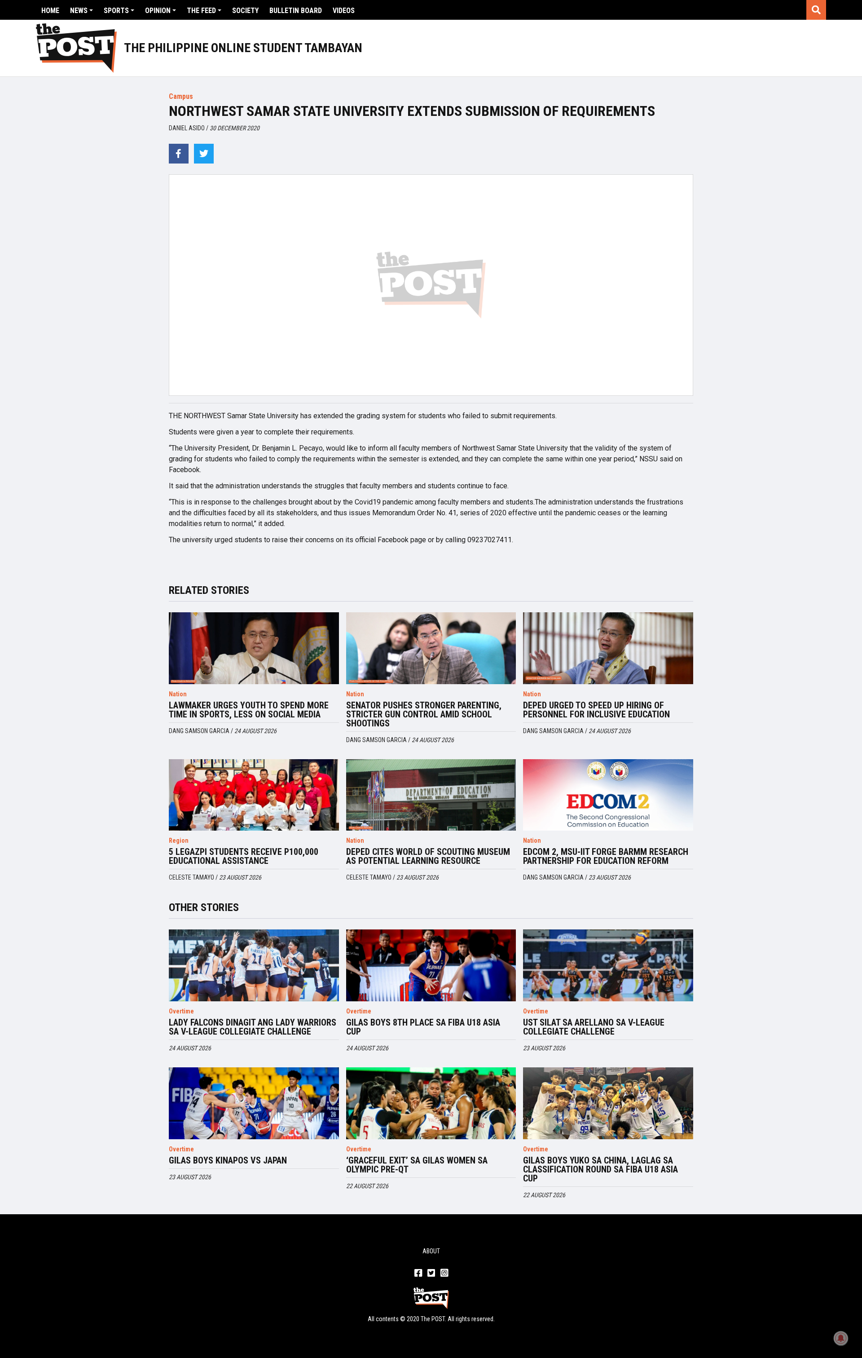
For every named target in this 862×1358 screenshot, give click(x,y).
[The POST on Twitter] (431, 1273)
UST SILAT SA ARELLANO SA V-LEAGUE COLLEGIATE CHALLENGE (593, 1027)
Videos (344, 10)
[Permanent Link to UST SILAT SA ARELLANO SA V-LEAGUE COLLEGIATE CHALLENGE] (608, 965)
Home (50, 10)
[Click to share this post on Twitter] (204, 154)
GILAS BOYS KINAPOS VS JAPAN (228, 1160)
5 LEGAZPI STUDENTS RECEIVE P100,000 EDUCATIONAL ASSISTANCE (243, 856)
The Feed (201, 10)
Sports (116, 10)
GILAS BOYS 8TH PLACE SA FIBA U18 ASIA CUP (423, 1027)
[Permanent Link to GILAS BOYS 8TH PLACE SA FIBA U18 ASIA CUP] (431, 965)
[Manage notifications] (841, 1338)
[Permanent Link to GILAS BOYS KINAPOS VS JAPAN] (254, 1103)
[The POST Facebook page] (418, 1273)
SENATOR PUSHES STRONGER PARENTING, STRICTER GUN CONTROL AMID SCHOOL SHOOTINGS (423, 714)
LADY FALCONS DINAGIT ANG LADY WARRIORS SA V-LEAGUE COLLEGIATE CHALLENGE (252, 1027)
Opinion (158, 10)
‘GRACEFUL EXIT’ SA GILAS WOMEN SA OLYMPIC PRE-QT (417, 1165)
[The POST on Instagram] (444, 1273)
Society (245, 10)
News (79, 10)
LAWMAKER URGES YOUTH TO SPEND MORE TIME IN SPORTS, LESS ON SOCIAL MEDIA (249, 710)
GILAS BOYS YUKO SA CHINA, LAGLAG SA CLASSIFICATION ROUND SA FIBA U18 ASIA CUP (600, 1169)
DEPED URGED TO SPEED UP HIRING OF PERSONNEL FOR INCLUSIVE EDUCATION (596, 710)
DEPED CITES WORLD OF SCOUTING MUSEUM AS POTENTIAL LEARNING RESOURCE (428, 856)
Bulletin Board (295, 10)
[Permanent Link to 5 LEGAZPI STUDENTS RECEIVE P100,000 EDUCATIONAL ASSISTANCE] (254, 795)
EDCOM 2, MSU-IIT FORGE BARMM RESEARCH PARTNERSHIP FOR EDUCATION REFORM (605, 856)
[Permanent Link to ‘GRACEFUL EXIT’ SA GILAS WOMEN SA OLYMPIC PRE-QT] (431, 1103)
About (431, 1251)
